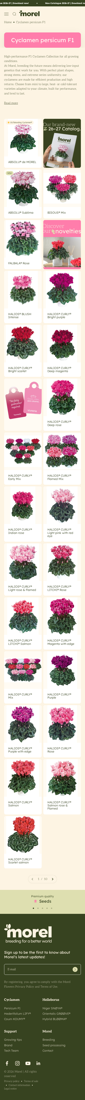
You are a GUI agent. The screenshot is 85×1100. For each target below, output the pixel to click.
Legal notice (10, 1088)
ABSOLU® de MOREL (22, 162)
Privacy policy (11, 1081)
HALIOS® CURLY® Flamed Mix (59, 477)
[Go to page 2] (52, 879)
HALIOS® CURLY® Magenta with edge (60, 642)
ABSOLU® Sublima (20, 212)
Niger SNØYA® (52, 1008)
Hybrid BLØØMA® (54, 1019)
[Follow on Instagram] (17, 1063)
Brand (8, 1045)
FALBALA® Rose (19, 263)
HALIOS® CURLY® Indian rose (20, 531)
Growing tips (13, 1040)
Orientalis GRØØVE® (56, 1013)
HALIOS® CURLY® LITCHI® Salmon (20, 642)
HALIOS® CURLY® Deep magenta (59, 369)
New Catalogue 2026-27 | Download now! (60, 3)
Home (8, 22)
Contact (47, 1050)
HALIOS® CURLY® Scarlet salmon (20, 860)
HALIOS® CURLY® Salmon (20, 803)
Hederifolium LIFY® (17, 1013)
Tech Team (11, 1050)
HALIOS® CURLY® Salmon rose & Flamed (59, 805)
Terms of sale (31, 1081)
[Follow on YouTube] (28, 1063)
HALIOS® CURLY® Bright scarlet (20, 369)
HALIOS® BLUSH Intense (19, 315)
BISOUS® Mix (56, 212)
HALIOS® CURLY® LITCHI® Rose (59, 588)
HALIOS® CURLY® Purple (59, 696)
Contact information (19, 1085)
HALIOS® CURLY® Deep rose (59, 423)
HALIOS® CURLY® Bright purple (59, 315)
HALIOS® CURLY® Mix (20, 696)
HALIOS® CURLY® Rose (59, 749)
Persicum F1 (12, 1008)
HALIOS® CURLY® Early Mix (20, 477)
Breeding (48, 1040)
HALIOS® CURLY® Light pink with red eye (60, 533)
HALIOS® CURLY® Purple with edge (20, 749)
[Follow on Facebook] (7, 1063)
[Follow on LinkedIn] (38, 1063)
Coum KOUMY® (14, 1019)
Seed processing (53, 1045)
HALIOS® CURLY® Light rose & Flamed (22, 588)
